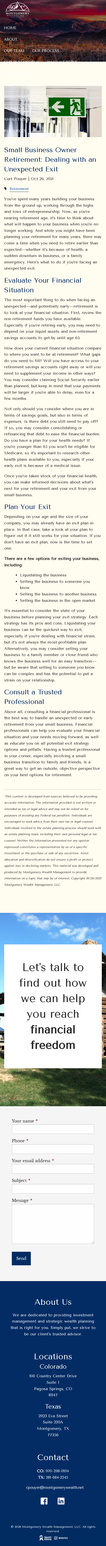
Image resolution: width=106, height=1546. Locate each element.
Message (42, 1200)
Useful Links (17, 153)
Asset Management (25, 85)
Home (10, 28)
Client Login (18, 194)
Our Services (17, 74)
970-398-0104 (57, 1471)
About (10, 39)
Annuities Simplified (27, 119)
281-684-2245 (57, 1477)
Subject (41, 1180)
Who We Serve (62, 62)
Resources (15, 131)
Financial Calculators (48, 142)
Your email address (53, 1160)
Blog (9, 142)
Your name (45, 1121)
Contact (13, 165)
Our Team (14, 51)
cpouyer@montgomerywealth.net (55, 1487)
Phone (40, 1140)
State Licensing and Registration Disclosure (41, 179)
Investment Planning (28, 96)
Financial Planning (76, 85)
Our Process (45, 51)
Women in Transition (28, 108)
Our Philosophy (21, 62)
